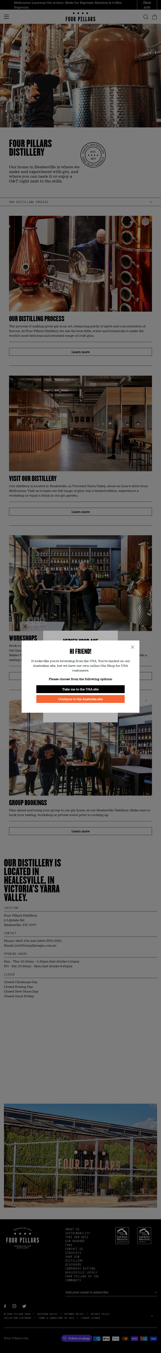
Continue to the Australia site (80, 699)
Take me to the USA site (80, 689)
